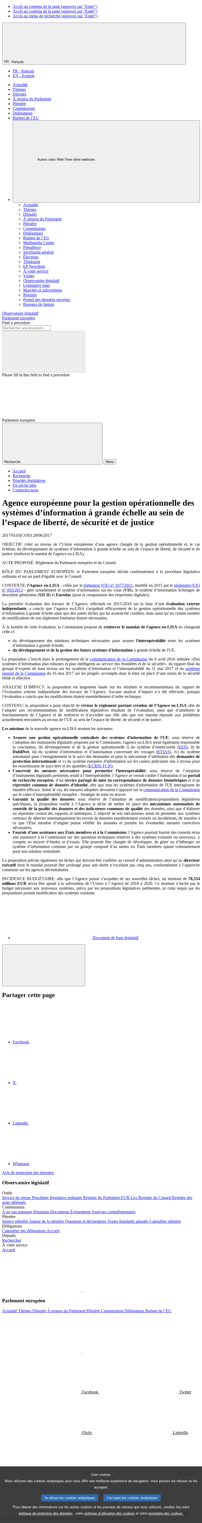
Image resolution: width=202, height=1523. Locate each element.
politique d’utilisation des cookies (109, 1513)
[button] (81, 1290)
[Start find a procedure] (43, 352)
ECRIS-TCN (100, 766)
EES (182, 747)
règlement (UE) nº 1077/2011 (108, 585)
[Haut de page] (43, 965)
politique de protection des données (46, 1513)
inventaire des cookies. (166, 1513)
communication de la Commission (118, 659)
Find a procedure (16, 323)
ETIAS (164, 752)
